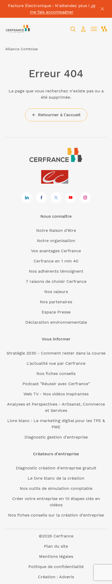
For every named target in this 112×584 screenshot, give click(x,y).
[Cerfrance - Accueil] (18, 28)
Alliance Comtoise (21, 49)
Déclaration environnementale (56, 322)
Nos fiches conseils (56, 373)
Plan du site (56, 546)
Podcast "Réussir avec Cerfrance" (56, 383)
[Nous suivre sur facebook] (41, 197)
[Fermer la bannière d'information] (102, 8)
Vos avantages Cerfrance (56, 250)
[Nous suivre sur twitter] (56, 197)
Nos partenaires (56, 301)
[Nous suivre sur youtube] (70, 197)
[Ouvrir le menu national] (104, 29)
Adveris (66, 576)
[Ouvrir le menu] (93, 29)
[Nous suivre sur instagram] (85, 197)
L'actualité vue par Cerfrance (56, 363)
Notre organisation (56, 240)
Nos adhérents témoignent (56, 271)
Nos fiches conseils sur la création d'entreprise (56, 515)
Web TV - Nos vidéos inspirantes (56, 393)
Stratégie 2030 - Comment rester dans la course (56, 353)
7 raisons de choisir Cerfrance (56, 281)
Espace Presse (56, 312)
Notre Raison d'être (56, 230)
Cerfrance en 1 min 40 (56, 261)
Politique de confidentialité (56, 566)
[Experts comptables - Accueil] (56, 177)
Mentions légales (56, 556)
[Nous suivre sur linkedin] (27, 197)
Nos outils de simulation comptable (56, 488)
